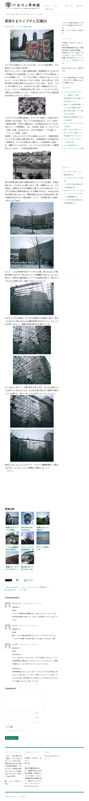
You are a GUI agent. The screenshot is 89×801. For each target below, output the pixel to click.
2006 (17, 14)
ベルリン (56, 5)
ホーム (47, 5)
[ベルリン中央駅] (23, 5)
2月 (21, 14)
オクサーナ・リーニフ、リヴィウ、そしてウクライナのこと (73, 194)
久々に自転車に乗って (71, 145)
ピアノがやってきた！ (71, 171)
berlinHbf (15, 644)
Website (37, 722)
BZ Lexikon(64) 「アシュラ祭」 (16, 590)
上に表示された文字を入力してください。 (17, 730)
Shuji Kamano (16, 603)
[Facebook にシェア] (17, 580)
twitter (66, 45)
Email (37, 717)
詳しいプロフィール (69, 68)
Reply (39, 603)
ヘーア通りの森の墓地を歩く (73, 184)
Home (13, 14)
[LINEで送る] (25, 580)
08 (24, 14)
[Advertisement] (32, 490)
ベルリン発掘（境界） (25, 27)
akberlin (14, 625)
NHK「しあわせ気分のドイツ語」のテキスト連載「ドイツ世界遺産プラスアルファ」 (74, 133)
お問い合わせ (49, 9)
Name (37, 713)
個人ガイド (80, 5)
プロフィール (69, 5)
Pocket (30, 580)
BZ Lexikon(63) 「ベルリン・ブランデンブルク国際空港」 (27, 587)
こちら (79, 80)
